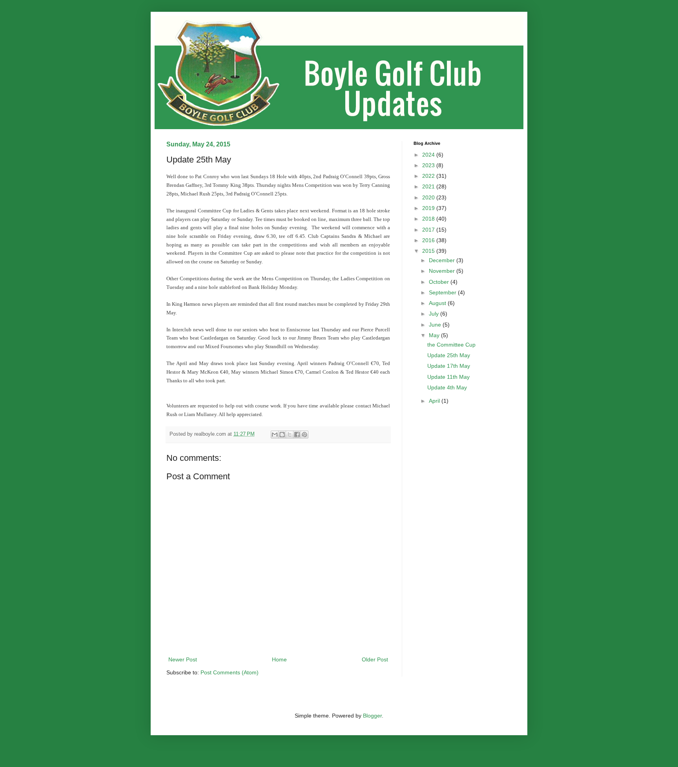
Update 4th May (447, 387)
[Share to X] (289, 434)
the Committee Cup (451, 344)
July (434, 313)
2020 (429, 197)
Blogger (372, 715)
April (435, 401)
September (443, 292)
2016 (429, 240)
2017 (429, 229)
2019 (429, 208)
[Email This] (275, 434)
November (442, 271)
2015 (429, 251)
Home (279, 659)
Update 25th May (448, 355)
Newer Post (182, 659)
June (436, 324)
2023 (429, 165)
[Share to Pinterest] (304, 434)
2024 (429, 155)
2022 (429, 176)
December (442, 260)
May (435, 335)
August (438, 303)
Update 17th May (448, 366)
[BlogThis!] (282, 434)
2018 (429, 218)
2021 (429, 186)
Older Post (375, 659)
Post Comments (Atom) (229, 672)
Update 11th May (448, 377)
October (439, 282)
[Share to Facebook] (297, 434)
